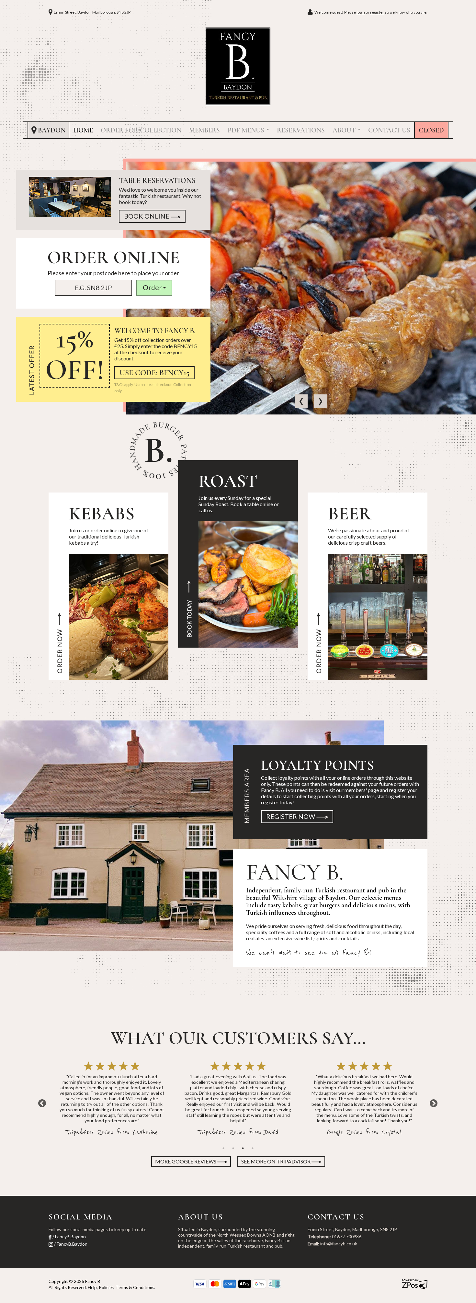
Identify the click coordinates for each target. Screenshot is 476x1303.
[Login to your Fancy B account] (311, 12)
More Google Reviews (186, 1161)
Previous (43, 1102)
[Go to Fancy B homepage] (238, 65)
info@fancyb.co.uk (338, 1243)
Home (83, 130)
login (361, 12)
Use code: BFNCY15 (154, 373)
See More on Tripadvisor (276, 1161)
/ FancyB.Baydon (68, 1236)
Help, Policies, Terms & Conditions (121, 1287)
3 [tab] (243, 1148)
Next (432, 1102)
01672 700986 (346, 1236)
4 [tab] (252, 1148)
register (377, 12)
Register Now (291, 816)
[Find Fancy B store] (51, 12)
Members (204, 130)
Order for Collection (141, 130)
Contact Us (389, 130)
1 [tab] (223, 1148)
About (345, 130)
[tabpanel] (112, 1099)
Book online (147, 216)
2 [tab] (233, 1148)
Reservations (301, 130)
